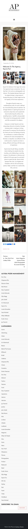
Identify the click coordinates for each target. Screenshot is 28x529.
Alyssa (3, 336)
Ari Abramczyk (5, 303)
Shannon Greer (5, 283)
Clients (3, 365)
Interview (3, 400)
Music (2, 442)
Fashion (3, 381)
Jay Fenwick (4, 322)
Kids (2, 416)
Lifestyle (3, 423)
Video (2, 494)
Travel (2, 490)
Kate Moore (4, 287)
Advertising (4, 333)
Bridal (2, 355)
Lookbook (3, 426)
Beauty (3, 346)
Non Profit (4, 449)
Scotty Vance (4, 319)
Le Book (3, 420)
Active (3, 329)
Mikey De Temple (5, 436)
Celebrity (3, 358)
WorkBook (4, 497)
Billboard (3, 352)
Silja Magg (4, 296)
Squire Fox (6, 249)
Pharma (3, 455)
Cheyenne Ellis (5, 280)
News (2, 445)
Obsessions (4, 452)
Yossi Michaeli (4, 312)
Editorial (3, 378)
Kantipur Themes (19, 527)
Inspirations (4, 394)
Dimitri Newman (5, 371)
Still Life (3, 481)
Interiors (3, 397)
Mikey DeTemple (5, 316)
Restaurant (3, 465)
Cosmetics (3, 368)
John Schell (4, 299)
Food (2, 387)
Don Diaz (3, 277)
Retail (2, 468)
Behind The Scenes (6, 349)
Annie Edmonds (5, 293)
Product (3, 461)
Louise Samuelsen (5, 309)
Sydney (3, 484)
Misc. (2, 439)
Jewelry (3, 407)
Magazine (3, 432)
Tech (2, 487)
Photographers (5, 458)
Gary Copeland (5, 290)
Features (3, 384)
